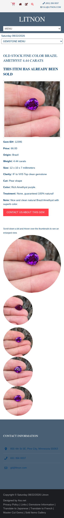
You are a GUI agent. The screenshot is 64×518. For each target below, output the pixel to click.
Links (24, 504)
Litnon (32, 18)
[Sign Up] (26, 4)
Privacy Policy (11, 504)
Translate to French (41, 508)
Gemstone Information (41, 504)
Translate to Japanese (15, 508)
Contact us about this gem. (26, 212)
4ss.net (22, 500)
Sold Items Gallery (35, 512)
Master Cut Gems (13, 512)
